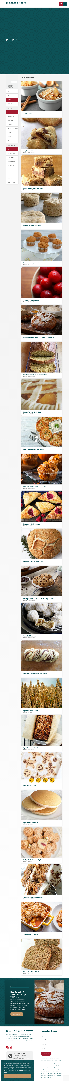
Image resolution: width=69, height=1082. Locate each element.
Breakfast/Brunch (13, 128)
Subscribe (46, 1054)
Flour (9, 99)
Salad (9, 132)
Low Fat (10, 178)
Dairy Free (11, 157)
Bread (9, 141)
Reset (14, 81)
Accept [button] (17, 1076)
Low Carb (10, 174)
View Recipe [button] (16, 1014)
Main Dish (11, 116)
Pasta (9, 95)
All (9, 91)
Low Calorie (11, 182)
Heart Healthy (12, 161)
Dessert (10, 124)
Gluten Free (11, 153)
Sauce (9, 137)
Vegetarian (11, 166)
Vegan (10, 170)
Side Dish (10, 120)
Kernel (10, 104)
